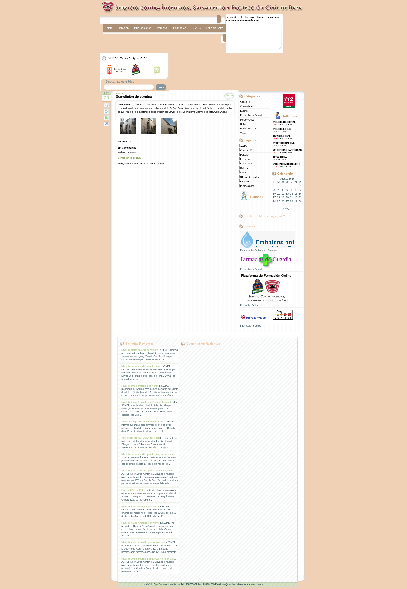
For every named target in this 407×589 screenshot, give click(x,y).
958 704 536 (284, 144)
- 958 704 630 (282, 137)
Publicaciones (142, 27)
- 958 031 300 (287, 151)
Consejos (245, 102)
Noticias (120, 93)
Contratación (246, 150)
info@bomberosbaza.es (234, 584)
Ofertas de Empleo (249, 177)
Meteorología (247, 119)
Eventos (244, 110)
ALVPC (196, 27)
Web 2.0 (148, 584)
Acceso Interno (256, 584)
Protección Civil (248, 128)
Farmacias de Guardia (251, 115)
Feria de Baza (214, 27)
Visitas (243, 133)
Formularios (246, 163)
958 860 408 (280, 158)
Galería (244, 168)
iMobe (243, 172)
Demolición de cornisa (134, 96)
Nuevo (230, 95)
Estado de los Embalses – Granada (258, 250)
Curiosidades (247, 106)
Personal (162, 27)
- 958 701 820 (284, 123)
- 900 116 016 (286, 165)
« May (286, 208)
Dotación (123, 27)
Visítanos (256, 196)
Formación (179, 27)
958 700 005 (282, 130)
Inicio (109, 27)
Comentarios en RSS (129, 158)
